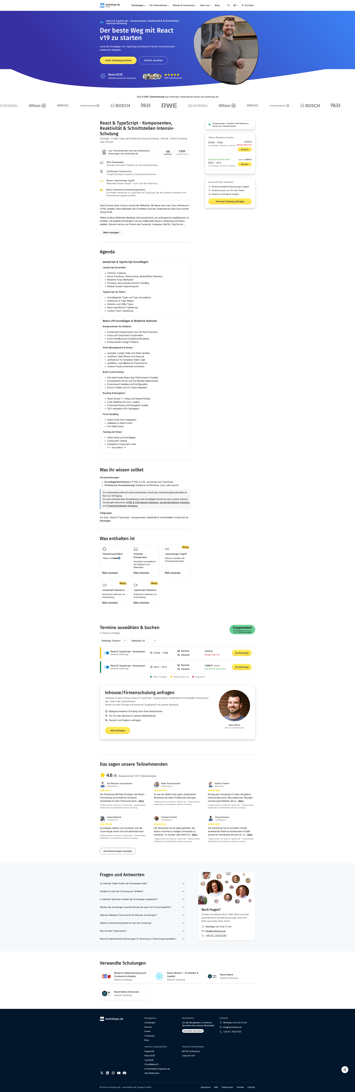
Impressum (206, 1087)
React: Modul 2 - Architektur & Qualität (182, 976)
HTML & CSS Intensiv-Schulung (142, 502)
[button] (228, 5)
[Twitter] (102, 1073)
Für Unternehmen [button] (158, 5)
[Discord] (124, 1073)
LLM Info (251, 1087)
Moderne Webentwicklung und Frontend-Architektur (130, 976)
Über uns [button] (204, 5)
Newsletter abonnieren (192, 1031)
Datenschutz (227, 1087)
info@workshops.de (215, 931)
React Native (229, 976)
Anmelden (249, 5)
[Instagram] (113, 1073)
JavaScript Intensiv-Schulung (174, 502)
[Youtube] (119, 1073)
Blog (217, 5)
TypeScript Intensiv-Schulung (122, 505)
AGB (216, 1087)
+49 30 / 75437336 (215, 935)
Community (149, 1036)
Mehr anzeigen (111, 232)
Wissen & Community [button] (183, 5)
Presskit (240, 1087)
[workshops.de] (110, 5)
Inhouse (148, 1027)
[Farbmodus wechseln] (235, 5)
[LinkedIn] (107, 1073)
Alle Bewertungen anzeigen (117, 851)
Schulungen (149, 1022)
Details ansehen (153, 60)
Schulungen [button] (137, 5)
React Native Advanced (126, 993)
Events (147, 1031)
